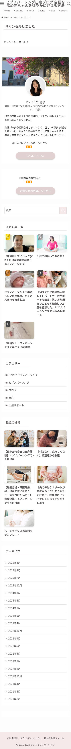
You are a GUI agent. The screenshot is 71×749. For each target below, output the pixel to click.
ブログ (12, 390)
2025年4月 (14, 562)
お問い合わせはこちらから (35, 191)
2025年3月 (14, 570)
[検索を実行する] (63, 210)
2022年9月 (14, 638)
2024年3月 (14, 608)
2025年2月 (14, 578)
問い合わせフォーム (54, 738)
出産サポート (16, 405)
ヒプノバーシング (19, 382)
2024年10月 (15, 585)
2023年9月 (14, 616)
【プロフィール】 (35, 155)
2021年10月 (15, 676)
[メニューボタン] (2, 3)
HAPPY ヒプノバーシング (23, 375)
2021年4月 (14, 684)
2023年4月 (14, 623)
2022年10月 (15, 631)
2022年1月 (14, 669)
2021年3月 (14, 691)
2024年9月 (14, 593)
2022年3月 (14, 661)
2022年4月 (14, 653)
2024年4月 (14, 600)
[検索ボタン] (69, 3)
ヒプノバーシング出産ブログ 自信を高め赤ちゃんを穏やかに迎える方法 (35, 3)
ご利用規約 (12, 738)
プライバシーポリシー (31, 738)
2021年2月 (14, 699)
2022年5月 (14, 646)
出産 (11, 397)
